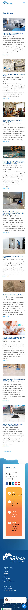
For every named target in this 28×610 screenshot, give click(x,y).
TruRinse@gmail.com (18, 495)
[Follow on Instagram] (16, 483)
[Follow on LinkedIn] (13, 483)
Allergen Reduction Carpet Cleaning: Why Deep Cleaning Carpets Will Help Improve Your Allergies (14, 339)
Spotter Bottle (14, 167)
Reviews (6, 575)
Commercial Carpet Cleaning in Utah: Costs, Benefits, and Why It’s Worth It (13, 34)
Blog (5, 576)
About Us (6, 573)
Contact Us (7, 578)
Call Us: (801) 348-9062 (10, 590)
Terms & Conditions (9, 581)
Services (6, 571)
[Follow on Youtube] (19, 483)
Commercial (14, 36)
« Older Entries (7, 451)
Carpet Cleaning (15, 77)
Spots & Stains (12, 79)
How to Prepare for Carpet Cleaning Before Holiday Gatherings (13, 120)
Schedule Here (8, 588)
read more (6, 55)
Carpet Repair (15, 216)
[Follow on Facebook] (7, 483)
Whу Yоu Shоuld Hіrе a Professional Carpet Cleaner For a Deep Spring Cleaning (13, 425)
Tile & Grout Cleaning (17, 259)
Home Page (7, 570)
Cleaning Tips (6, 125)
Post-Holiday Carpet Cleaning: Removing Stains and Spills (14, 75)
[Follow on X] (10, 483)
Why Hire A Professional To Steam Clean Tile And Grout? (13, 257)
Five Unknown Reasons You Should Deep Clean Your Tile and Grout (14, 379)
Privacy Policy (7, 580)
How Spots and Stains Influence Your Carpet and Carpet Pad (13, 295)
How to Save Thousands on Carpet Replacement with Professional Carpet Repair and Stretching (13, 213)
